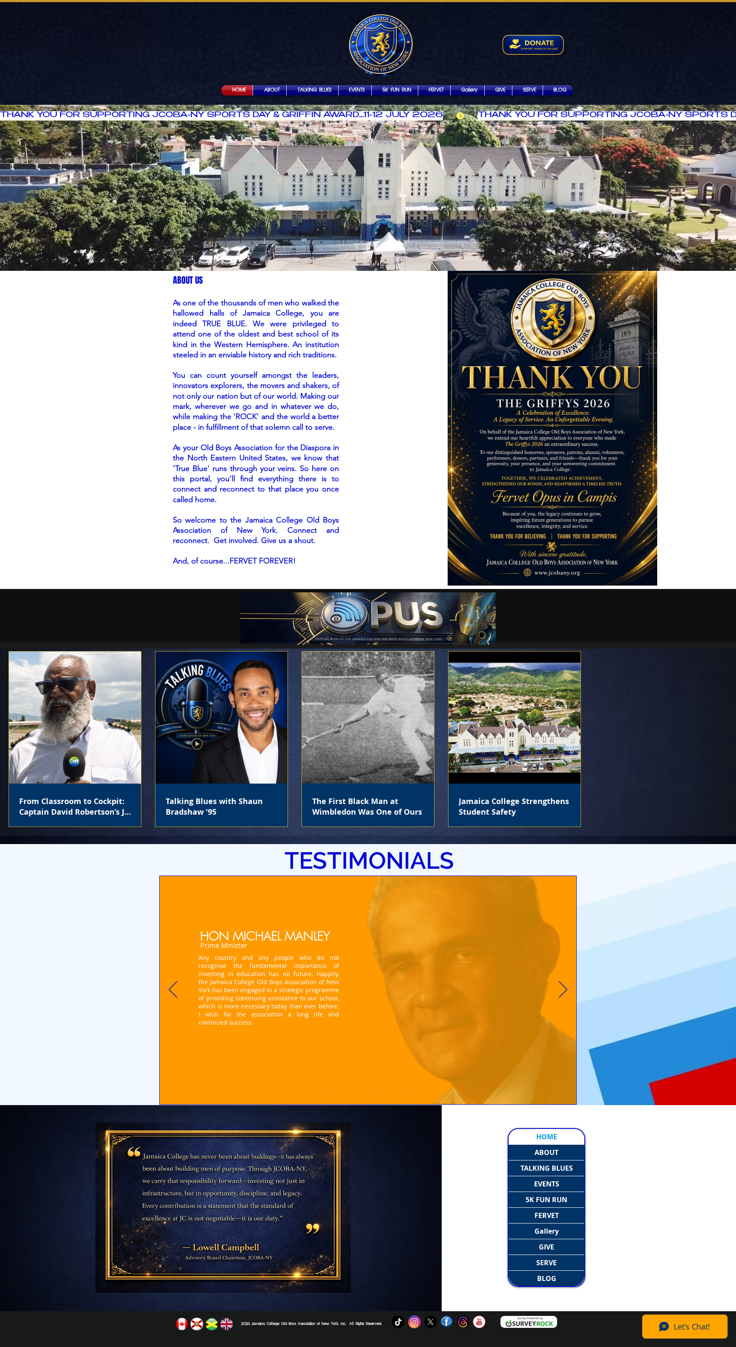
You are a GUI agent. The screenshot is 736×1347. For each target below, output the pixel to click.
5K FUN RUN (546, 1199)
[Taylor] (415, 1093)
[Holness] (323, 1093)
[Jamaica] (211, 1324)
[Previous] (173, 990)
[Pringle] (334, 1093)
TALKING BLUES (546, 1168)
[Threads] (463, 1321)
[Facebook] (446, 1321)
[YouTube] (479, 1321)
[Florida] (196, 1324)
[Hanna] (403, 1093)
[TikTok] (398, 1321)
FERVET (547, 1215)
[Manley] (298, 1093)
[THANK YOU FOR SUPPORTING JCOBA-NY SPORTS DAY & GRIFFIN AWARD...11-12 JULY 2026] (368, 116)
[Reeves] (426, 1093)
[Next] (563, 990)
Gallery (547, 1231)
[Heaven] (346, 1093)
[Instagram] (414, 1321)
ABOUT (546, 1152)
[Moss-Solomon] (310, 1093)
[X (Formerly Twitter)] (430, 1321)
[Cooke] (392, 1093)
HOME (546, 1136)
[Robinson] (438, 1093)
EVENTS (546, 1184)
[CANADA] (181, 1324)
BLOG (546, 1278)
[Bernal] (357, 1093)
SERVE (546, 1262)
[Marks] (380, 1093)
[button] (467, 90)
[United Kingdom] (226, 1324)
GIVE (546, 1247)
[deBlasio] (369, 1093)
